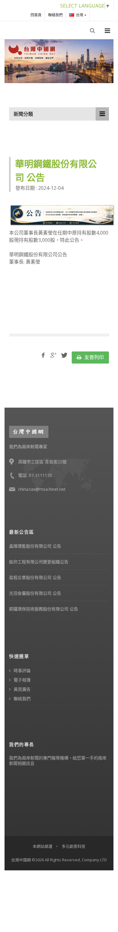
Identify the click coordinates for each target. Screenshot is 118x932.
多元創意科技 (73, 846)
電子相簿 (22, 680)
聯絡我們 (55, 15)
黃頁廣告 (22, 689)
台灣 (79, 15)
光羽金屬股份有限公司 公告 (35, 593)
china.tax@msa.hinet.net (42, 489)
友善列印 (93, 357)
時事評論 (22, 670)
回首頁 (36, 15)
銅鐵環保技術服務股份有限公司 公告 (43, 609)
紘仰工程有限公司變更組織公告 (38, 562)
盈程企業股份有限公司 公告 (35, 577)
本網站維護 (42, 846)
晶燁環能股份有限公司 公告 (35, 546)
